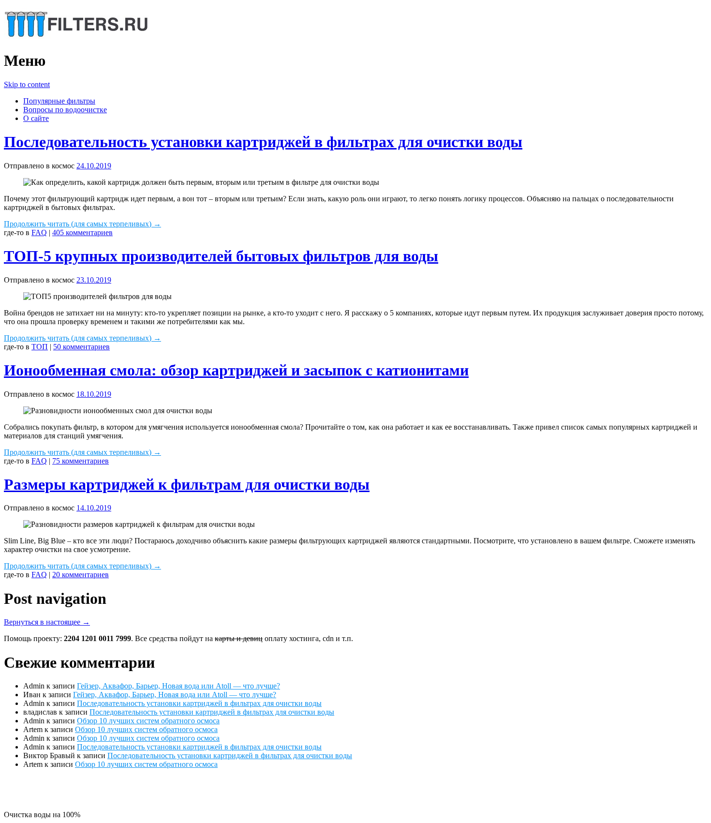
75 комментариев (80, 461)
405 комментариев (82, 232)
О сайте (36, 118)
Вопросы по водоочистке (65, 109)
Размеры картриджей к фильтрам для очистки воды (187, 484)
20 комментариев (80, 574)
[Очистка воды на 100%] (76, 37)
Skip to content (27, 84)
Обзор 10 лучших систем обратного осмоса (148, 721)
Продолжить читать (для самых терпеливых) (82, 224)
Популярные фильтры (59, 101)
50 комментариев (81, 347)
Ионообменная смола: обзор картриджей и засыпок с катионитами (236, 370)
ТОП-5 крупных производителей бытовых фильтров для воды (221, 256)
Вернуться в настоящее (47, 622)
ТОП (39, 347)
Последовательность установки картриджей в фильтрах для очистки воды (263, 141)
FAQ (39, 232)
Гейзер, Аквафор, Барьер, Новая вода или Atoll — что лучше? (178, 686)
